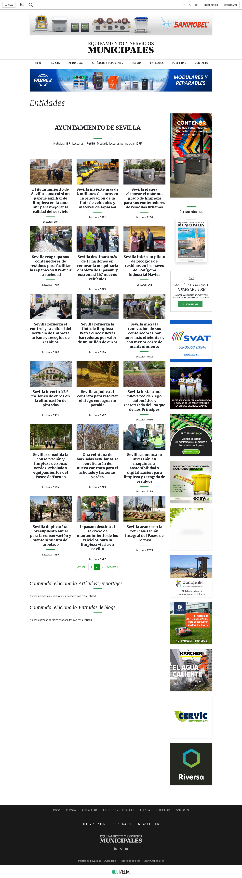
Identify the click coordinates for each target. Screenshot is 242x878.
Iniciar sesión (211, 5)
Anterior (81, 567)
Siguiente (112, 567)
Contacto (182, 810)
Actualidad (89, 810)
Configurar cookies (154, 861)
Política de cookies (130, 861)
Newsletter (148, 824)
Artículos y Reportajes (118, 810)
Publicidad (163, 810)
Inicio (56, 810)
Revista (71, 810)
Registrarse (230, 5)
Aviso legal (110, 861)
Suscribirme (190, 304)
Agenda (145, 810)
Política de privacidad (89, 861)
